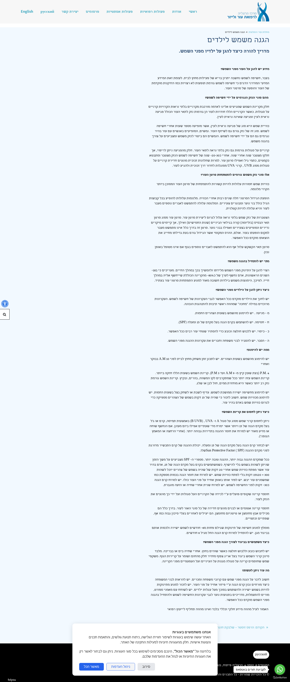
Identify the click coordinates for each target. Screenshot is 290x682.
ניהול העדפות (120, 666)
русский (261, 654)
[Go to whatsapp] (280, 669)
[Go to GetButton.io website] (280, 677)
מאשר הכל (91, 666)
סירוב (146, 666)
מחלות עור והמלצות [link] (259, 32)
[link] (248, 11)
